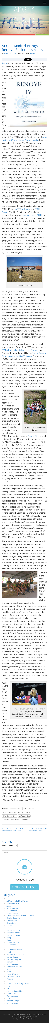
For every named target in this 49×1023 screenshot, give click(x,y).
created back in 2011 (32, 215)
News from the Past (14, 967)
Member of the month (15, 954)
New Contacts (12, 964)
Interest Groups (13, 942)
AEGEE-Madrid (28, 808)
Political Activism (13, 976)
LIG (8, 947)
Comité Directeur (13, 918)
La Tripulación (24, 816)
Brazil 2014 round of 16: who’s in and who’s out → (37, 829)
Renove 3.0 (32, 436)
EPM (8, 928)
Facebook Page (24, 879)
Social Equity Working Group (18, 984)
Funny (9, 937)
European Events (13, 935)
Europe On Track (13, 930)
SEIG (8, 981)
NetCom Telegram (14, 959)
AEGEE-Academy (13, 903)
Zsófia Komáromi (29, 1019)
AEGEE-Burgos (15, 808)
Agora (9, 906)
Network (33, 53)
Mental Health (12, 957)
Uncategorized (12, 996)
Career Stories (12, 913)
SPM (8, 986)
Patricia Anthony (10, 53)
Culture (9, 925)
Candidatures (12, 911)
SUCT (9, 988)
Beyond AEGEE (12, 908)
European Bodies (13, 932)
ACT (8, 898)
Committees (11, 923)
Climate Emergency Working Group (20, 915)
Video (9, 998)
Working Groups (13, 1001)
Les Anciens (11, 945)
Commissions (12, 920)
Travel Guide (11, 993)
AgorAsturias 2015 (25, 812)
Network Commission (11, 819)
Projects (10, 979)
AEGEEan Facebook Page (24, 887)
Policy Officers (12, 974)
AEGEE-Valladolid (22, 209)
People (9, 971)
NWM (9, 969)
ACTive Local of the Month (17, 901)
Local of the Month (14, 950)
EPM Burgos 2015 (10, 816)
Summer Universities (14, 991)
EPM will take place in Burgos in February (20, 350)
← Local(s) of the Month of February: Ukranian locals (12, 829)
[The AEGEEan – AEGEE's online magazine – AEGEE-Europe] (24, 14)
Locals (9, 952)
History (9, 940)
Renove (5, 63)
